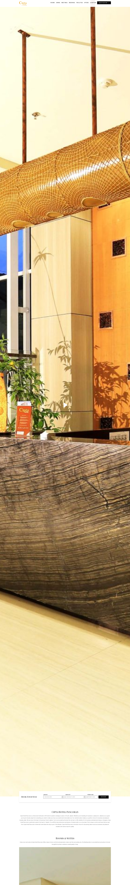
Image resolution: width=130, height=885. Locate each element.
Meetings (64, 2)
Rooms (53, 2)
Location (93, 2)
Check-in (45, 794)
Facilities (79, 2)
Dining (58, 2)
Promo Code (90, 794)
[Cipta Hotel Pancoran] (27, 3)
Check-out (67, 794)
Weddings (72, 2)
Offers (86, 2)
